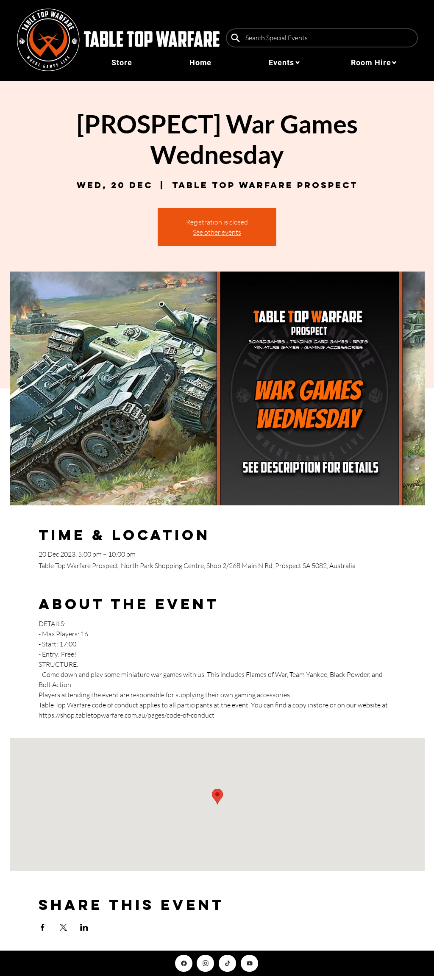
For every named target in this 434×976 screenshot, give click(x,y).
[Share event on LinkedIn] (84, 927)
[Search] (235, 37)
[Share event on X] (63, 927)
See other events (217, 232)
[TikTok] (227, 963)
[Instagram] (205, 963)
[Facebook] (183, 963)
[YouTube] (249, 963)
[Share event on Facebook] (43, 927)
